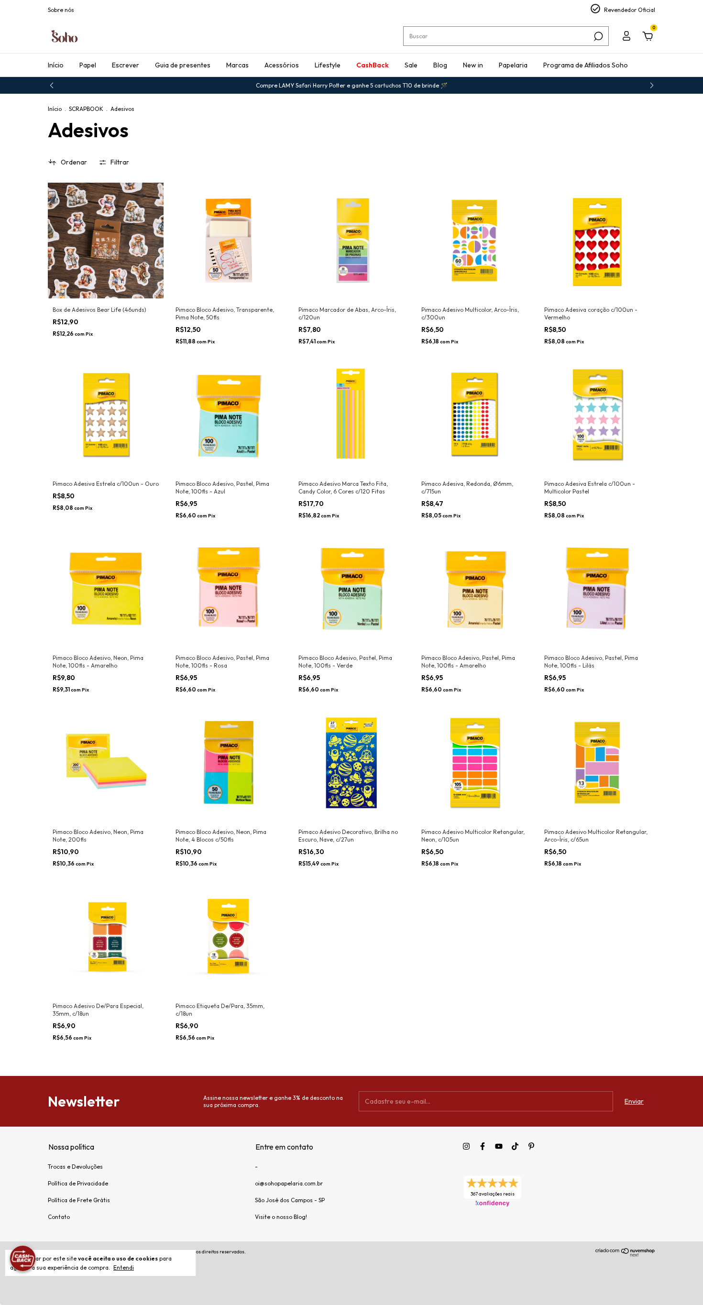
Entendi (123, 1267)
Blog (440, 65)
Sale (411, 65)
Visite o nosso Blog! (281, 1216)
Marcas (237, 65)
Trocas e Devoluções (75, 1166)
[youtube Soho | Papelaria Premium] (499, 1146)
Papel (87, 65)
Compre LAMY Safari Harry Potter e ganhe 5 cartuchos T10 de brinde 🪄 (352, 85)
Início (56, 65)
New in (473, 65)
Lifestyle (328, 65)
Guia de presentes (182, 65)
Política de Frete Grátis (79, 1200)
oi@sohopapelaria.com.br (289, 1183)
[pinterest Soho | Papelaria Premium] (531, 1146)
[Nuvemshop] (625, 1254)
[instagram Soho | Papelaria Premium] (466, 1146)
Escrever (125, 65)
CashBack (372, 65)
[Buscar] (597, 36)
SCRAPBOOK (86, 108)
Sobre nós (61, 9)
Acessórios (281, 65)
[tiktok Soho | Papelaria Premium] (515, 1146)
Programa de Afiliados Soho (585, 65)
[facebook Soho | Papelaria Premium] (482, 1146)
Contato (59, 1216)
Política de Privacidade (78, 1183)
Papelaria (513, 65)
